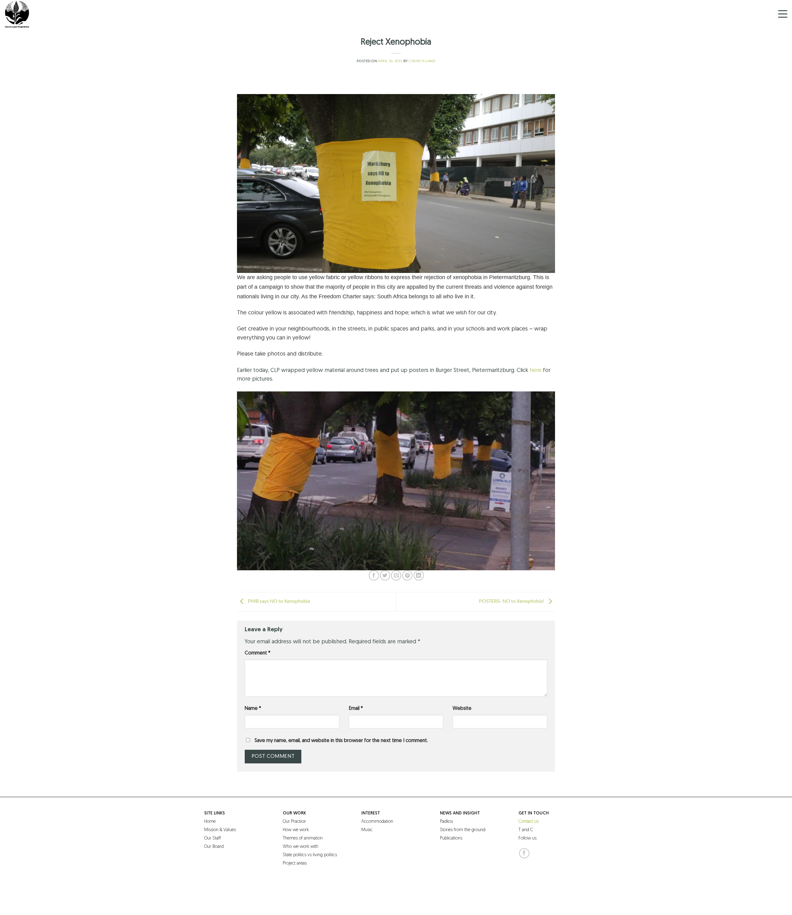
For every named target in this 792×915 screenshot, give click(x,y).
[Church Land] (36, 14)
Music (366, 830)
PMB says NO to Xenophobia (278, 601)
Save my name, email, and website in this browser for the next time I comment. (341, 740)
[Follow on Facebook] (524, 853)
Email (356, 708)
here (536, 370)
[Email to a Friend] (396, 575)
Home (210, 821)
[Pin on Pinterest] (407, 575)
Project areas (295, 863)
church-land (422, 61)
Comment (257, 653)
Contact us (529, 821)
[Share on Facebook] (374, 575)
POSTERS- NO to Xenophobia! (512, 601)
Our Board (214, 846)
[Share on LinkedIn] (419, 575)
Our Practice (294, 821)
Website (462, 708)
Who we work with (300, 846)
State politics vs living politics (310, 855)
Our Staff (212, 838)
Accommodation (377, 821)
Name (253, 708)
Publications (451, 838)
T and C (526, 830)
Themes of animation (303, 838)
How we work (296, 830)
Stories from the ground (462, 830)
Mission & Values (220, 830)
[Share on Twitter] (385, 575)
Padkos (446, 821)
